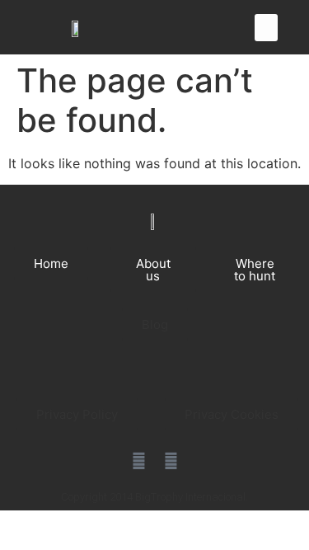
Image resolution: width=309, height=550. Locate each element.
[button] (266, 27)
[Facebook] (138, 461)
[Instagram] (171, 461)
